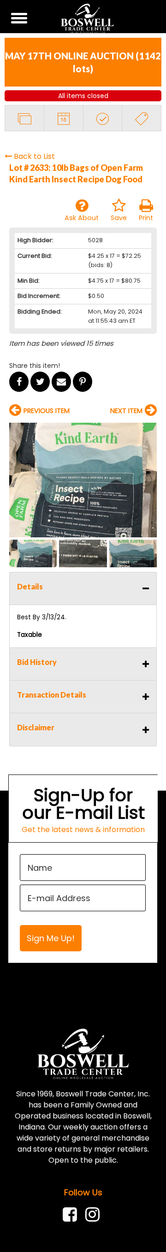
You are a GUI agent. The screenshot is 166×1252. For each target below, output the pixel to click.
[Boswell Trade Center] (83, 1053)
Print (146, 217)
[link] (72, 1214)
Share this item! (34, 365)
